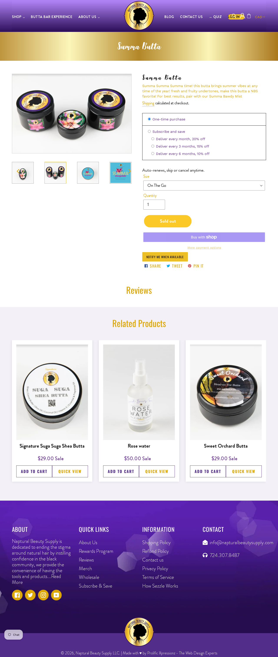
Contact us (153, 559)
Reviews (86, 559)
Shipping (148, 103)
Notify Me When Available (165, 257)
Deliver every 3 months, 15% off (182, 146)
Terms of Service (158, 577)
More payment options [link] (204, 247)
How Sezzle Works (160, 586)
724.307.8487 (224, 555)
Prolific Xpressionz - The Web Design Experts (182, 653)
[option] (54, 173)
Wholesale (89, 577)
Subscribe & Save (95, 586)
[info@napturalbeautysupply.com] (206, 542)
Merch (85, 568)
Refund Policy (155, 551)
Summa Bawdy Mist (225, 96)
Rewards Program (96, 551)
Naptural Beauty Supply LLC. (98, 653)
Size (146, 176)
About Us (88, 542)
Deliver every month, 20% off (180, 139)
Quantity (150, 195)
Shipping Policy (156, 542)
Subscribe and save (168, 132)
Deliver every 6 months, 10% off (182, 154)
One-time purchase (168, 119)
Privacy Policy (155, 568)
